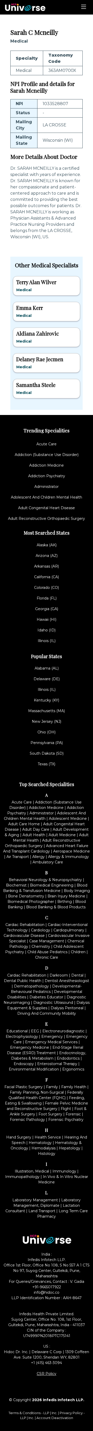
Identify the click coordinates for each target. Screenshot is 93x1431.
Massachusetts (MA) (46, 711)
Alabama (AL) (47, 668)
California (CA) (46, 577)
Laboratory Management (35, 1200)
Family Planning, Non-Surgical (37, 1092)
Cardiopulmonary (68, 930)
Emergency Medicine (29, 1047)
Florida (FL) (47, 598)
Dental (77, 975)
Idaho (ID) (46, 630)
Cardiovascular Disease (24, 935)
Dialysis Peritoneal (67, 1008)
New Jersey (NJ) (46, 721)
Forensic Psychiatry (65, 1119)
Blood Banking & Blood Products (56, 907)
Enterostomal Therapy (57, 1063)
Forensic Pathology (27, 1119)
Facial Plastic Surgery (23, 1087)
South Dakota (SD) (47, 753)
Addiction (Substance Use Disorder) (47, 454)
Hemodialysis (44, 1148)
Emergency (52, 1036)
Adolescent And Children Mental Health (46, 497)
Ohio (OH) (46, 732)
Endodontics (68, 1058)
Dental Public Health (22, 980)
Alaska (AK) (47, 545)
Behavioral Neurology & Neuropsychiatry (45, 879)
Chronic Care (46, 957)
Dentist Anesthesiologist (67, 980)
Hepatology (69, 1148)
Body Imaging (77, 890)
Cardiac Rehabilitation (24, 924)
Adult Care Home (24, 824)
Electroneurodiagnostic (63, 1031)
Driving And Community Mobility (46, 1013)
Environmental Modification (34, 1069)
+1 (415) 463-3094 (46, 1362)
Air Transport (17, 856)
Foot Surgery (50, 1114)
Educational (17, 1031)
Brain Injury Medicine (66, 896)
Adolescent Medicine (68, 818)
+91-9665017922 (46, 1287)
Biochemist (16, 885)
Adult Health (33, 835)
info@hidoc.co (46, 1292)
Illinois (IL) (47, 641)
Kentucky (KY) (46, 700)
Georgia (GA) (46, 609)
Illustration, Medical (32, 1171)
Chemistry (41, 946)
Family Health (73, 1087)
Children (78, 952)
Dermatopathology (31, 986)
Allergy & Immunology (68, 856)
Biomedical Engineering (51, 885)
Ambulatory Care (48, 862)
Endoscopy (24, 1063)
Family (52, 1087)
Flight (66, 1108)
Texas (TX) (46, 764)
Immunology (64, 1171)
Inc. (55, 1413)
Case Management (46, 941)
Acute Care (46, 444)
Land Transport (41, 1211)
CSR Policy (46, 1373)
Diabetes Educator (46, 997)
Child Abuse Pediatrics (47, 952)
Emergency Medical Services (51, 1042)
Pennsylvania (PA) (46, 743)
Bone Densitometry (26, 896)
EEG (35, 1031)
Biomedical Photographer (30, 901)
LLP (46, 1413)
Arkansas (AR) (46, 566)
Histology (46, 1153)
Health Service (48, 1137)
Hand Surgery (18, 1137)
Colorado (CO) (46, 587)
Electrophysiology (22, 1036)
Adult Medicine (62, 835)
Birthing (64, 901)
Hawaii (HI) (46, 619)
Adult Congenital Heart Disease (46, 508)
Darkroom (59, 975)
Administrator (46, 486)
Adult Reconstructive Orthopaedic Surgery (46, 518)
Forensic (73, 1114)
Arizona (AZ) (47, 555)
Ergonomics (73, 1069)
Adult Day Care (35, 829)
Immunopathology (22, 1176)
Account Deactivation (54, 1418)
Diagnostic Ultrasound (53, 1002)
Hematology (40, 1142)
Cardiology (40, 930)
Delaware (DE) (47, 679)
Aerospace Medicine (71, 851)
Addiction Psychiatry (46, 476)
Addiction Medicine (46, 465)
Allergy (38, 856)
